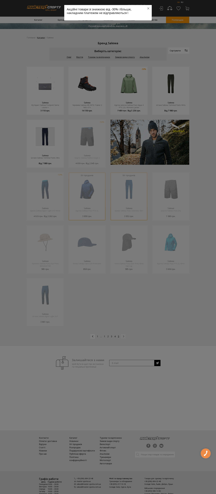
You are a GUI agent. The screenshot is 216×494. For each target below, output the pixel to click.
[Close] (148, 8)
